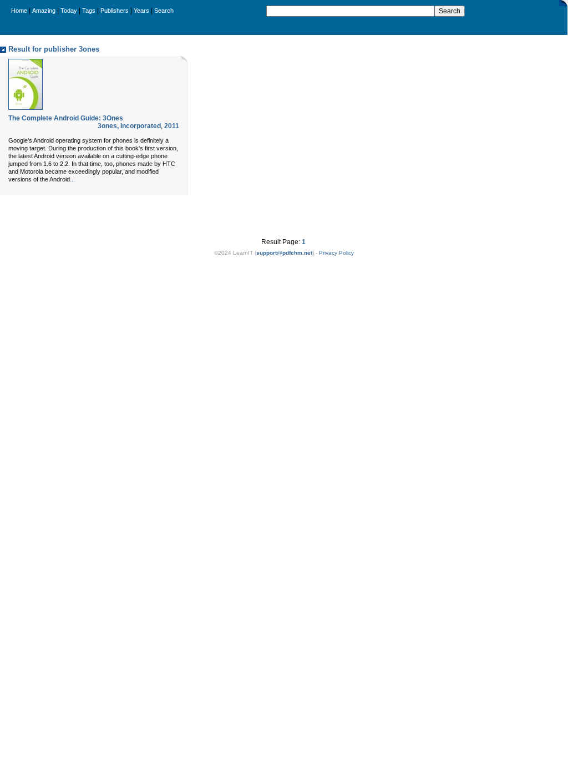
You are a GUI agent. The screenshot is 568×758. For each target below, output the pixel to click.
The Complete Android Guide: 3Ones (65, 118)
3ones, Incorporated (129, 126)
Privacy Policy (336, 253)
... (72, 179)
